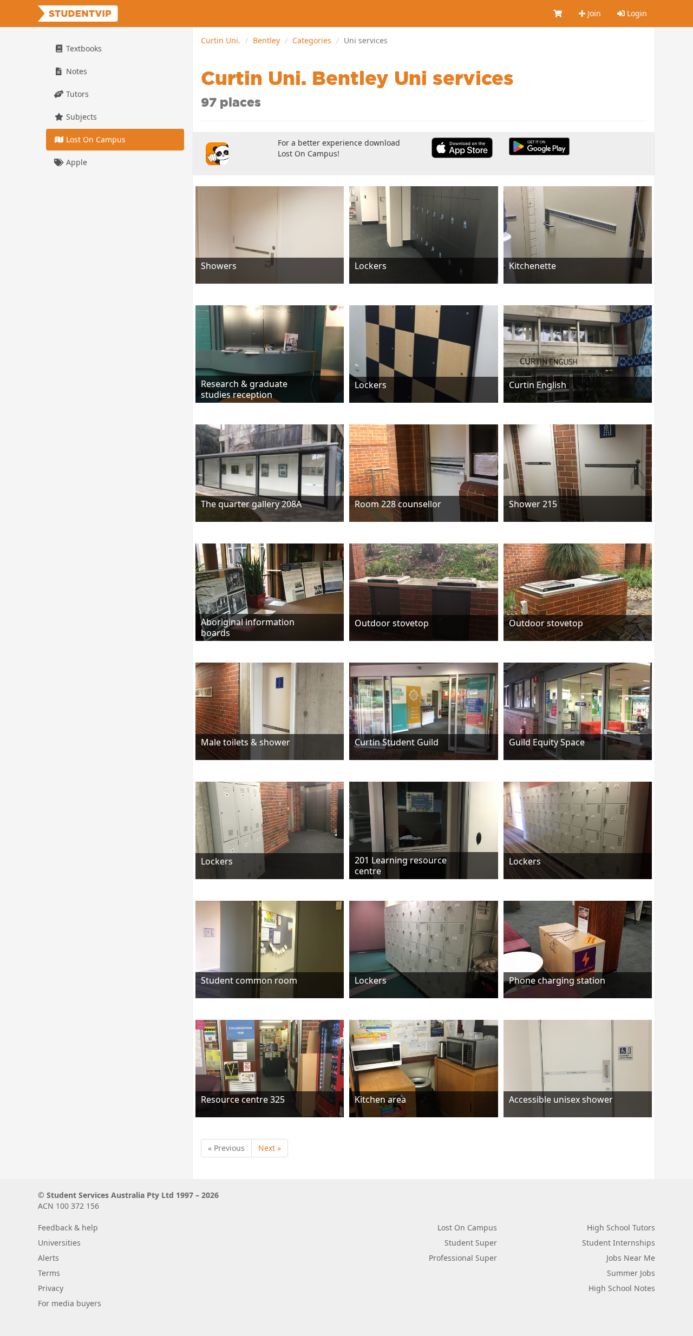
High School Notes (622, 1288)
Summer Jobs (631, 1273)
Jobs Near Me (630, 1258)
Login (636, 13)
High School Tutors (621, 1227)
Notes (75, 71)
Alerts (48, 1258)
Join (593, 13)
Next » (269, 1148)
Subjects (80, 117)
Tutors (76, 94)
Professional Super (463, 1258)
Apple (75, 162)
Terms (49, 1273)
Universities (59, 1242)
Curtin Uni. (220, 40)
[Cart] (558, 13)
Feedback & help (68, 1227)
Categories (311, 40)
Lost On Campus (95, 139)
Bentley (266, 40)
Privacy (50, 1288)
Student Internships (618, 1242)
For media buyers (69, 1303)
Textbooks (83, 48)
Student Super (470, 1242)
